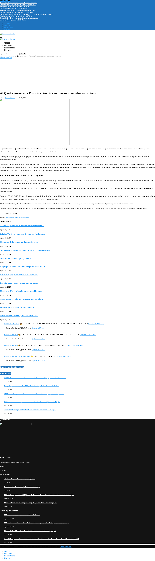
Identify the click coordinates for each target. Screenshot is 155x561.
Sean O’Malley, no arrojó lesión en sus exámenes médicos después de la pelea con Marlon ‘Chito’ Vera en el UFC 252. (41, 539)
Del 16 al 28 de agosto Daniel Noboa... (13, 20)
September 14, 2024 (38, 360)
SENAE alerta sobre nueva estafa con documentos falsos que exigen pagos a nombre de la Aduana (35, 378)
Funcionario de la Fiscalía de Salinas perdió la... (16, 16)
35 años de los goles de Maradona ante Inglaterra (19, 479)
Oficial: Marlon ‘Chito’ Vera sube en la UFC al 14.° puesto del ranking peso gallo (30, 531)
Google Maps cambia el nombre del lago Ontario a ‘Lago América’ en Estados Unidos (31, 386)
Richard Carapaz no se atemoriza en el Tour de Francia (22, 515)
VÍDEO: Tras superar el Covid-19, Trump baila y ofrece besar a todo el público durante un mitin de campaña (39, 495)
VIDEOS (7, 23)
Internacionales (10, 56)
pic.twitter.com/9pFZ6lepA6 (63, 356)
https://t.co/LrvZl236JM (75, 345)
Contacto (7, 25)
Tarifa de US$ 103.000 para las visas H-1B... (19, 315)
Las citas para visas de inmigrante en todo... (19, 283)
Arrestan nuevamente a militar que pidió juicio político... (18, 10)
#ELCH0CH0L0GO (11, 356)
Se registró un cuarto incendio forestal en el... (15, 6)
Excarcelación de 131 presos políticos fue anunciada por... (19, 18)
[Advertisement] (77, 74)
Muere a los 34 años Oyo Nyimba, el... (16, 258)
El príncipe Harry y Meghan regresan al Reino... (21, 291)
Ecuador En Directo (10, 98)
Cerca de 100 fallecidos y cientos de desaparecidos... (22, 299)
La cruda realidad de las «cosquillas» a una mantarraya (22, 487)
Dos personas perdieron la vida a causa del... (15, 8)
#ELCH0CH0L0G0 (11, 335)
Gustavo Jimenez (65, 547)
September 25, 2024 (38, 328)
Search (23, 54)
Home (2, 56)
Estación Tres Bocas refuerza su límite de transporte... (18, 5)
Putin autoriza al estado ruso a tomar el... (18, 307)
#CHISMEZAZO (24, 356)
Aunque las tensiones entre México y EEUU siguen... (18, 12)
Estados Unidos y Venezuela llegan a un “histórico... (22, 234)
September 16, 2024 (38, 350)
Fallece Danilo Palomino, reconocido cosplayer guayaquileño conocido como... (26, 14)
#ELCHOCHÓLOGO (11, 324)
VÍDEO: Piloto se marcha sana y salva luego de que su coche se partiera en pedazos (30, 503)
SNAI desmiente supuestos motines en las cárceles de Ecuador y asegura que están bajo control (34, 394)
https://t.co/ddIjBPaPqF (96, 324)
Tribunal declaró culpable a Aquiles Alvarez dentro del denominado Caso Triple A (30, 410)
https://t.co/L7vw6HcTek (88, 335)
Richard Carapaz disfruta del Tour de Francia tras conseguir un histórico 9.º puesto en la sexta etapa (36, 523)
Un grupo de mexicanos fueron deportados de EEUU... (23, 266)
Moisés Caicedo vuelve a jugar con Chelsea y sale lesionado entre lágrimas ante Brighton (32, 402)
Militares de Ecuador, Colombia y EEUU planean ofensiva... (26, 250)
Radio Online (8, 27)
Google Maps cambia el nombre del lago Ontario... (22, 226)
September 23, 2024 (38, 339)
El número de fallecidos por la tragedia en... (19, 242)
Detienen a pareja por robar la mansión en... (19, 275)
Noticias (7, 29)
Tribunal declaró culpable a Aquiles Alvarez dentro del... (18, 3)
